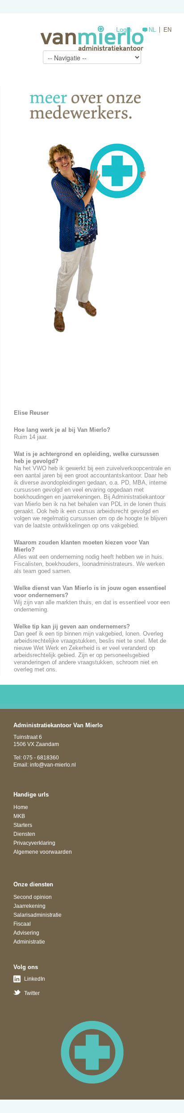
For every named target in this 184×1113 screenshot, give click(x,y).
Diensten (24, 834)
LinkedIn (34, 979)
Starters (22, 825)
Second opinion (32, 897)
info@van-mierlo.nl (53, 765)
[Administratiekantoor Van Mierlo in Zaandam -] (92, 38)
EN (167, 29)
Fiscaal (22, 924)
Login (124, 29)
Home (20, 807)
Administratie (29, 942)
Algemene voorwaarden (42, 852)
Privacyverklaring (34, 843)
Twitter (32, 993)
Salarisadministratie (37, 915)
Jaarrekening (29, 906)
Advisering (26, 933)
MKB (19, 816)
